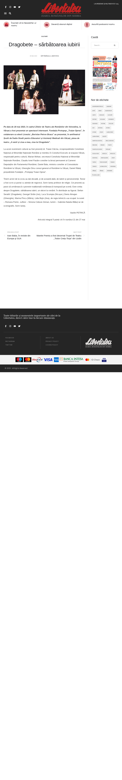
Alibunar (109, 106)
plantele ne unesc (97, 149)
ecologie (102, 119)
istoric (108, 127)
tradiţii (112, 162)
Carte (94, 115)
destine (94, 119)
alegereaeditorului (97, 106)
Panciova (94, 145)
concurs (101, 115)
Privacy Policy (52, 341)
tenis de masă (103, 162)
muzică (104, 136)
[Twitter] (19, 7)
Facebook (9, 338)
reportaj (94, 157)
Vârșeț (101, 170)
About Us (50, 338)
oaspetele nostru (97, 140)
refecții (104, 153)
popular (108, 149)
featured (94, 123)
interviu (100, 127)
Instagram (10, 341)
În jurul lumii (95, 175)
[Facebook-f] (6, 7)
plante (110, 145)
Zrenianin (109, 170)
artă (93, 110)
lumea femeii (95, 136)
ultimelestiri (103, 166)
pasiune (102, 145)
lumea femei (110, 132)
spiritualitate (104, 157)
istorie (94, 132)
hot (93, 127)
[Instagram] (10, 7)
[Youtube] (15, 7)
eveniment (111, 119)
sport (113, 157)
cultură (110, 115)
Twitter (8, 345)
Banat (100, 110)
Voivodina (112, 166)
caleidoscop (108, 110)
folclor (111, 123)
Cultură (44, 36)
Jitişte (101, 132)
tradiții (94, 166)
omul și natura (110, 140)
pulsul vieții (95, 153)
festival (103, 123)
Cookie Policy (52, 345)
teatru (94, 162)
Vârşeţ (94, 170)
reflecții (112, 153)
